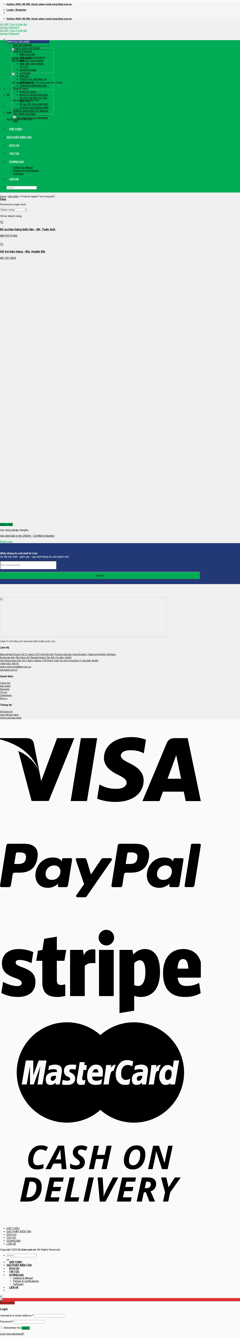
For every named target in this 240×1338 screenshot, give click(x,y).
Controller (25, 73)
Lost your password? (12, 1333)
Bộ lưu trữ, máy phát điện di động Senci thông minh (34, 106)
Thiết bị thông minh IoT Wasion (30, 110)
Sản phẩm (13, 196)
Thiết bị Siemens (22, 51)
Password (7, 1321)
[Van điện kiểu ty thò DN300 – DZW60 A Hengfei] (24, 521)
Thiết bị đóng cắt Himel (26, 48)
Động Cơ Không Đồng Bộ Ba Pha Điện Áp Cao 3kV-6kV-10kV (34, 98)
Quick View (6, 524)
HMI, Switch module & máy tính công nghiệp (32, 59)
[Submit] (8, 191)
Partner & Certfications (26, 170)
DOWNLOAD (16, 161)
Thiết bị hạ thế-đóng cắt (33, 85)
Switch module (28, 69)
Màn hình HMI (27, 54)
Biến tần (24, 76)
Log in (25, 1328)
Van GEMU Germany (24, 113)
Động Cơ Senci (28, 91)
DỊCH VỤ (14, 145)
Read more (6, 541)
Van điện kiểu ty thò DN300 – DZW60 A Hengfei (27, 535)
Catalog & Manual (23, 167)
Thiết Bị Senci (21, 88)
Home (3, 196)
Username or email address (16, 1315)
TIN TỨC (14, 153)
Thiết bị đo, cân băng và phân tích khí (33, 81)
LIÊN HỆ (13, 179)
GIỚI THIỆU (15, 129)
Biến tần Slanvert (22, 44)
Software (18, 173)
